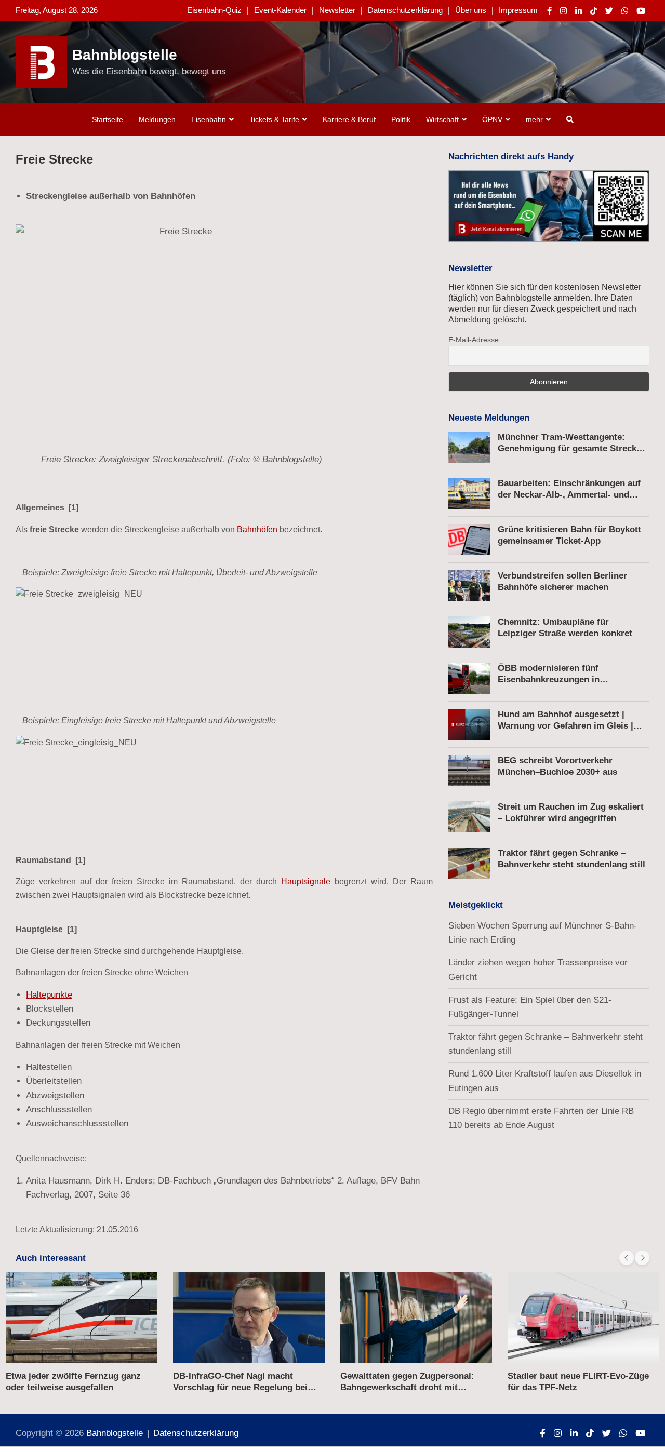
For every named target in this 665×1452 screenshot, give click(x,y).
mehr (534, 119)
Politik (400, 119)
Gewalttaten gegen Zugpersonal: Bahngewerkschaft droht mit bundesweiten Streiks (407, 1387)
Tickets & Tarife (274, 119)
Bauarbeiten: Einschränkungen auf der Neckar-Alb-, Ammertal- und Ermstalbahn (569, 494)
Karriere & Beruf (349, 119)
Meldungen (157, 119)
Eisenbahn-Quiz (214, 10)
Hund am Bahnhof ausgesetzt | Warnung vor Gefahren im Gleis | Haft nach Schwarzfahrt (565, 725)
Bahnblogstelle (124, 55)
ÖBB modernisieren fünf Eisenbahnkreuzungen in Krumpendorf (549, 679)
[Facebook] (549, 10)
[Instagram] (563, 10)
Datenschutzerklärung (405, 10)
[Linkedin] (578, 10)
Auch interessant (51, 1258)
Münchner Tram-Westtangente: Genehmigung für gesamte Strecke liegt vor (569, 448)
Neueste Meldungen (488, 418)
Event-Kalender (280, 10)
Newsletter (337, 10)
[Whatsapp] (624, 10)
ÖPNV (492, 119)
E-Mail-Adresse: (474, 339)
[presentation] (626, 1258)
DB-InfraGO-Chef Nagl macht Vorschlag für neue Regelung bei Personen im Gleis (240, 1387)
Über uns (470, 10)
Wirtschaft (442, 119)
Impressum (518, 10)
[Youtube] (640, 10)
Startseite (107, 119)
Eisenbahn (208, 119)
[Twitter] (609, 10)
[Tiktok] (593, 10)
